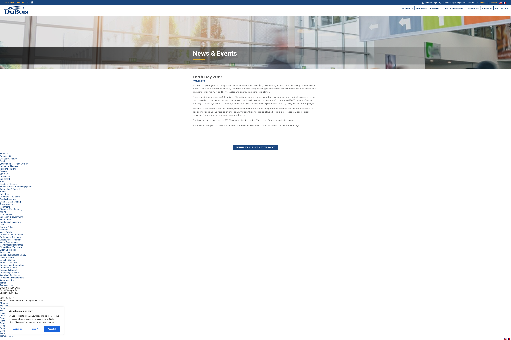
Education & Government (11, 217)
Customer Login (430, 3)
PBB (2, 181)
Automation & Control (10, 189)
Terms (3, 283)
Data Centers (6, 214)
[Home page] (16, 13)
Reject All (35, 329)
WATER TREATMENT (13, 2)
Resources (473, 8)
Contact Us (501, 8)
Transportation (6, 204)
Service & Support (455, 8)
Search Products (7, 260)
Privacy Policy (6, 227)
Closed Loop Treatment (11, 247)
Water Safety (6, 232)
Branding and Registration (12, 265)
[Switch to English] (500, 3)
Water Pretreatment (9, 242)
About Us (487, 8)
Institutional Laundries (10, 222)
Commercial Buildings (10, 196)
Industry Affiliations (9, 166)
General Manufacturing (10, 202)
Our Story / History (8, 158)
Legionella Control (8, 270)
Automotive (5, 219)
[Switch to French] (504, 3)
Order (2, 224)
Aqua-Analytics (7, 280)
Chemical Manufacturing (11, 209)
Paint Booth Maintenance (11, 245)
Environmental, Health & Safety (14, 164)
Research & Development (12, 277)
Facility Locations (8, 169)
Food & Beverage (8, 199)
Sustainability (6, 156)
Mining (3, 212)
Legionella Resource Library (13, 255)
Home (3, 191)
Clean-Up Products (9, 250)
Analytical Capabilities (10, 275)
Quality (3, 161)
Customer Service (8, 267)
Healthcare (5, 207)
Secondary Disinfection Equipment (16, 186)
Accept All (52, 329)
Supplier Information (469, 3)
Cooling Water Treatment (11, 234)
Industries (421, 8)
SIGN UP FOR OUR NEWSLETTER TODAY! (255, 147)
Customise (17, 329)
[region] (34, 321)
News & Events (7, 257)
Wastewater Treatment (10, 239)
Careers (493, 3)
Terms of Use (6, 285)
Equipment (436, 8)
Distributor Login (449, 3)
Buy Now (483, 3)
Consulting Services (9, 272)
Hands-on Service (8, 184)
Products (407, 8)
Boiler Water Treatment (10, 237)
